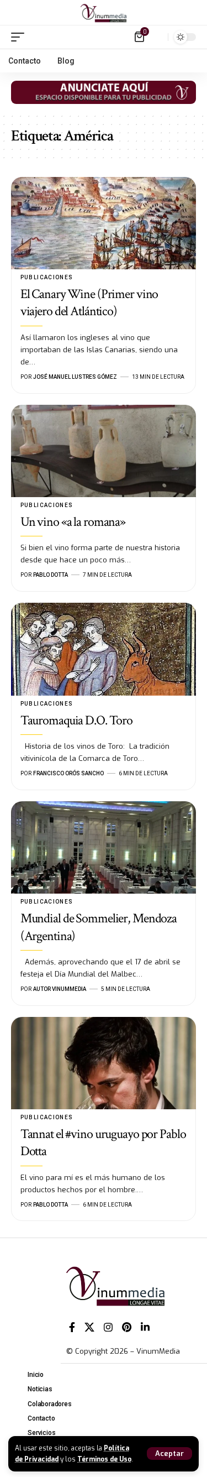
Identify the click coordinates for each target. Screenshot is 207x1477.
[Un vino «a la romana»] (103, 451)
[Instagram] (108, 1327)
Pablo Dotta (50, 575)
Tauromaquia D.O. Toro (76, 720)
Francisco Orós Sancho (68, 773)
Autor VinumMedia (59, 989)
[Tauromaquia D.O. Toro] (103, 649)
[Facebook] (72, 1327)
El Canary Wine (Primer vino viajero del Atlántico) (89, 302)
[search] (157, 37)
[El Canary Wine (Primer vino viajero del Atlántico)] (103, 223)
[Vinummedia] (103, 12)
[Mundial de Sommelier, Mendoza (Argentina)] (103, 847)
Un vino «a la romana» (72, 521)
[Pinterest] (126, 1327)
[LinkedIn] (145, 1327)
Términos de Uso (104, 1459)
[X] (89, 1327)
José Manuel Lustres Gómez (75, 377)
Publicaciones (46, 277)
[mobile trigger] (20, 37)
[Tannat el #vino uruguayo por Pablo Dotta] (103, 1063)
